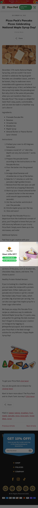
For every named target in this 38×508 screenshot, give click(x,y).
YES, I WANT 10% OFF (9, 257)
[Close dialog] (37, 242)
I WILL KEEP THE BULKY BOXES (9, 260)
